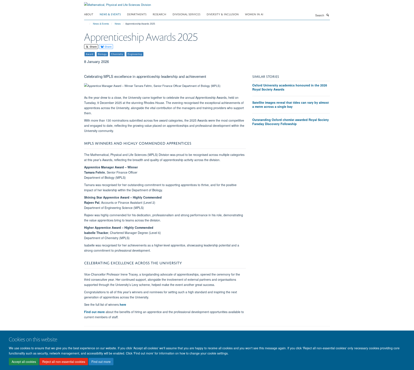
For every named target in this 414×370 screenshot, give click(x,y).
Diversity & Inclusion (223, 14)
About (88, 14)
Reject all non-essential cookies (63, 361)
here (123, 304)
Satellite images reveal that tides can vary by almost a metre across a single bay (290, 104)
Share (93, 46)
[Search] (327, 15)
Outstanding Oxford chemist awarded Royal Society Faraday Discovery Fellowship (290, 122)
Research (159, 14)
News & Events (110, 14)
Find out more (101, 361)
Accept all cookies (24, 361)
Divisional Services (186, 14)
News (118, 23)
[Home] (87, 23)
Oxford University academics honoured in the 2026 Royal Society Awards (289, 87)
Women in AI (254, 14)
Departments (136, 14)
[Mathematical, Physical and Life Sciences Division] (117, 3)
